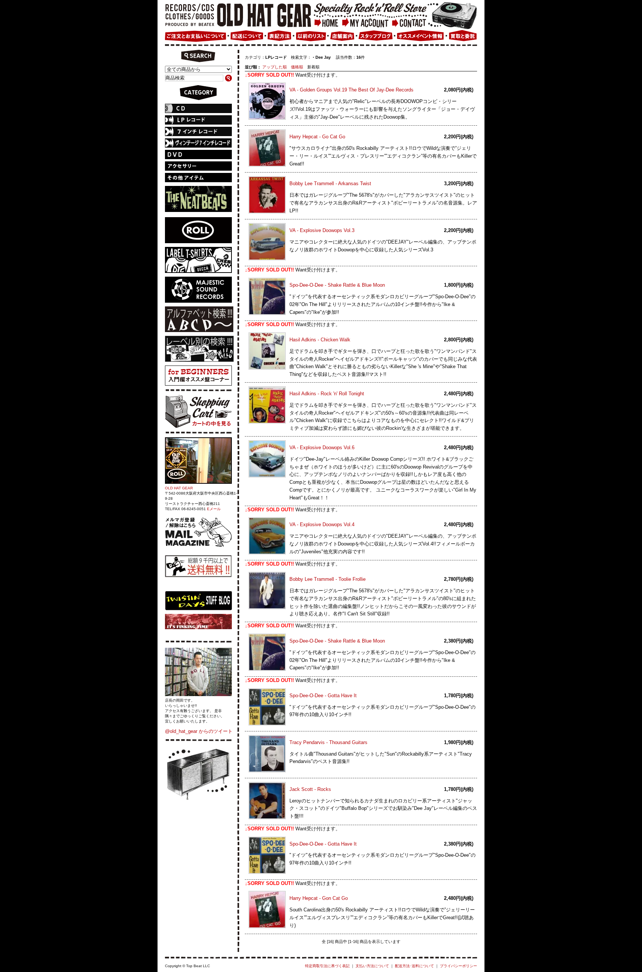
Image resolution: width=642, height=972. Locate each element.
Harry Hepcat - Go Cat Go (317, 136)
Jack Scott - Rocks (310, 789)
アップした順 (274, 67)
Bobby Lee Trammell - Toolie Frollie (327, 579)
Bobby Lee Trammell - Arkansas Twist (330, 183)
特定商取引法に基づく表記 (327, 966)
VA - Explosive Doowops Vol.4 (321, 524)
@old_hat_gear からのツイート (199, 731)
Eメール (214, 509)
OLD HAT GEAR (179, 488)
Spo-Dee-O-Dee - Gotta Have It (323, 695)
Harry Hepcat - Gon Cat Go (318, 898)
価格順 (297, 67)
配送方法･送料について (414, 966)
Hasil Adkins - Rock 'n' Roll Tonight (326, 393)
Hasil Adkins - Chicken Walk (319, 339)
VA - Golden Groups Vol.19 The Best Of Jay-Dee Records (351, 90)
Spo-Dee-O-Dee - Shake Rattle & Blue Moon (337, 285)
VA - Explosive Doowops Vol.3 (321, 230)
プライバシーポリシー (458, 966)
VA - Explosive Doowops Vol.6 (321, 447)
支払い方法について (372, 966)
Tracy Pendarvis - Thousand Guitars (328, 742)
